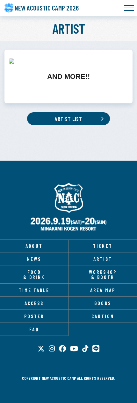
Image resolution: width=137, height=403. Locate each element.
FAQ (34, 329)
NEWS (34, 259)
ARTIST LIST (68, 118)
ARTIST (102, 259)
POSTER (34, 316)
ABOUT (33, 246)
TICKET (102, 246)
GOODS (102, 303)
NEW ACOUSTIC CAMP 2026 (47, 8)
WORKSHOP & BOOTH (103, 274)
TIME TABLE (34, 290)
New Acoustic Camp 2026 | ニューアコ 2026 (68, 198)
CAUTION (102, 316)
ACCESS (34, 303)
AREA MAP (102, 290)
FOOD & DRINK (34, 274)
